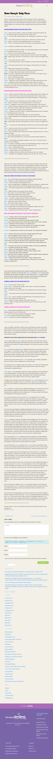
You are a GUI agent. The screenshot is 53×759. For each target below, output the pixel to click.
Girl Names (8, 644)
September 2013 (9, 610)
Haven (5, 106)
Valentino (29, 272)
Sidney (5, 82)
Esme (5, 237)
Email (6, 550)
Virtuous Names (9, 679)
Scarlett (9, 496)
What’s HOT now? (9, 516)
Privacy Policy (32, 751)
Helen (17, 445)
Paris (27, 445)
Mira (5, 136)
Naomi (5, 250)
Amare (5, 284)
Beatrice (6, 349)
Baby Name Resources (11, 753)
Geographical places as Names (13, 639)
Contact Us (31, 748)
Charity (6, 227)
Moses (5, 72)
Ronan (5, 300)
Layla (24, 484)
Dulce (5, 235)
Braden (6, 286)
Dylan (5, 41)
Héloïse (28, 397)
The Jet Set (8, 661)
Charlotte (6, 230)
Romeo (16, 464)
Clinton (6, 39)
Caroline (6, 225)
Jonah (5, 46)
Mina (5, 310)
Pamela (6, 252)
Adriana (6, 94)
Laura (5, 470)
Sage (5, 208)
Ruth (5, 254)
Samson (46, 380)
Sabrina (6, 148)
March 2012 (8, 625)
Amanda (6, 216)
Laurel (5, 245)
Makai (5, 68)
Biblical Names (9, 632)
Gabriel (28, 414)
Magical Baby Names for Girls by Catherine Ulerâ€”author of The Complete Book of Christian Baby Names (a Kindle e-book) (26, 575)
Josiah (5, 199)
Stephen (6, 301)
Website (6, 554)
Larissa (6, 125)
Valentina (39, 272)
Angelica (6, 340)
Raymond (6, 204)
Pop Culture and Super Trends (13, 654)
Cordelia (6, 101)
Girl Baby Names (40, 722)
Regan (5, 145)
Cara (5, 222)
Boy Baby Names (40, 718)
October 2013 (8, 608)
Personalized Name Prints (12, 746)
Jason (5, 196)
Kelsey (5, 116)
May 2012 (7, 623)
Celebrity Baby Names (42, 738)
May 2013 (7, 615)
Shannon (6, 150)
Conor (11, 371)
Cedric (5, 290)
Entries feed (8, 693)
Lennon (6, 293)
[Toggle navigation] (47, 6)
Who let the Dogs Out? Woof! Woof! (14, 681)
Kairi (5, 114)
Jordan (5, 49)
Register (7, 688)
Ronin (5, 78)
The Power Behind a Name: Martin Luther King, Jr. (18, 582)
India (5, 107)
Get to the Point (9, 642)
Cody (5, 184)
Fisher (5, 43)
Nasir (5, 203)
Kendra (6, 242)
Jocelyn (6, 109)
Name (6, 546)
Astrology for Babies (10, 748)
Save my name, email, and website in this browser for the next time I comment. (26, 558)
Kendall (6, 55)
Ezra (5, 194)
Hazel (5, 313)
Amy (5, 218)
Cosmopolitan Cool (10, 637)
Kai (5, 51)
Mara (5, 130)
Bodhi (5, 181)
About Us (31, 746)
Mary (5, 135)
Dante (22, 349)
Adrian (5, 32)
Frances (6, 239)
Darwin (6, 187)
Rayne (5, 143)
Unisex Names (9, 676)
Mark (10, 296)
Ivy (5, 315)
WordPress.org (9, 698)
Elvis (5, 193)
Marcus (6, 296)
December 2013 (9, 603)
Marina (5, 131)
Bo (4, 34)
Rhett (45, 496)
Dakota (6, 186)
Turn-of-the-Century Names (12, 669)
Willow (5, 317)
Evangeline (39, 409)
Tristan (38, 452)
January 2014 (8, 600)
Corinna (24, 359)
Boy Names (8, 634)
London (6, 65)
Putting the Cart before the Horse (13, 656)
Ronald (6, 206)
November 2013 (9, 605)
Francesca (6, 419)
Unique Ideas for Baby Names (42, 730)
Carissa (6, 223)
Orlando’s (19, 340)
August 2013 (8, 613)
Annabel (6, 220)
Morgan (6, 70)
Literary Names (9, 647)
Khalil (5, 201)
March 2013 (8, 618)
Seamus (6, 80)
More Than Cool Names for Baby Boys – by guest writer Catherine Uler (23, 571)
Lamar (5, 60)
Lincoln (6, 61)
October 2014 (8, 598)
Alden (5, 179)
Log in (6, 690)
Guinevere (16, 436)
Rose (37, 274)
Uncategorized (11, 509)
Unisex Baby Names (41, 724)
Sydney (6, 152)
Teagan (6, 210)
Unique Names (9, 674)
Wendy (6, 259)
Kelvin (5, 53)
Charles (6, 182)
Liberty (5, 247)
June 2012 (7, 620)
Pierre (39, 397)
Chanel (6, 96)
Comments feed (9, 695)
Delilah (33, 380)
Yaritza (6, 153)
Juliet (21, 464)
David (5, 191)
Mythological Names (10, 651)
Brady (10, 286)
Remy (5, 75)
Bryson (6, 36)
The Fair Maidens (9, 659)
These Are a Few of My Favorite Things (15, 666)
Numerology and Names (11, 751)
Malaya (6, 249)
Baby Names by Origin (42, 727)
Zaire (5, 84)
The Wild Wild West (10, 664)
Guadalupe (6, 104)
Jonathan (6, 198)
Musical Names (9, 649)
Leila (17, 486)
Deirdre (6, 371)
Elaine (5, 388)
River (5, 77)
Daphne (34, 364)
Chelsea (6, 97)
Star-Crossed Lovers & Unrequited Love (39, 516)
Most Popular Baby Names (41, 734)
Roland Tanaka (19, 16)
